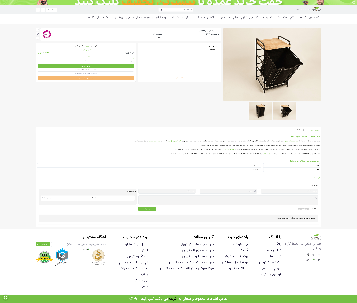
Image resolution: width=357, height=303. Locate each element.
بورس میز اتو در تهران (198, 256)
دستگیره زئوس (137, 256)
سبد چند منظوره (268, 154)
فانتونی (143, 250)
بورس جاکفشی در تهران (197, 244)
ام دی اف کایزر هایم (133, 262)
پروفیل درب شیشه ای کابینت (105, 17)
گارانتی (243, 250)
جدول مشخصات (301, 130)
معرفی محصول (314, 130)
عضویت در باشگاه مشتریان (86, 78)
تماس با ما (273, 250)
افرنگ (173, 299)
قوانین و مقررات (270, 274)
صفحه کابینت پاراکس (132, 268)
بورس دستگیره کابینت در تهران (191, 262)
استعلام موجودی (86, 57)
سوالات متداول (237, 268)
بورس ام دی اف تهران (198, 250)
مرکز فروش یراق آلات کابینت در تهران (187, 268)
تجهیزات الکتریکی (260, 17)
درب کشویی (160, 17)
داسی (144, 286)
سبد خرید (50, 9)
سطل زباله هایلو (136, 244)
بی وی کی (141, 280)
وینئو (144, 274)
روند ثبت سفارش (235, 256)
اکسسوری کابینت (309, 17)
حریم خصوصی (270, 268)
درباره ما (275, 256)
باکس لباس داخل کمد (174, 141)
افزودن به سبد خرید (85, 66)
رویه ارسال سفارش (235, 262)
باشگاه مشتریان (270, 262)
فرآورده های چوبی (138, 17)
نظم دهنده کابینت (154, 141)
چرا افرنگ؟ (240, 244)
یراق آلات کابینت (181, 17)
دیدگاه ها (289, 130)
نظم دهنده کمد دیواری (291, 141)
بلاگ (278, 244)
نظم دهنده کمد (285, 17)
